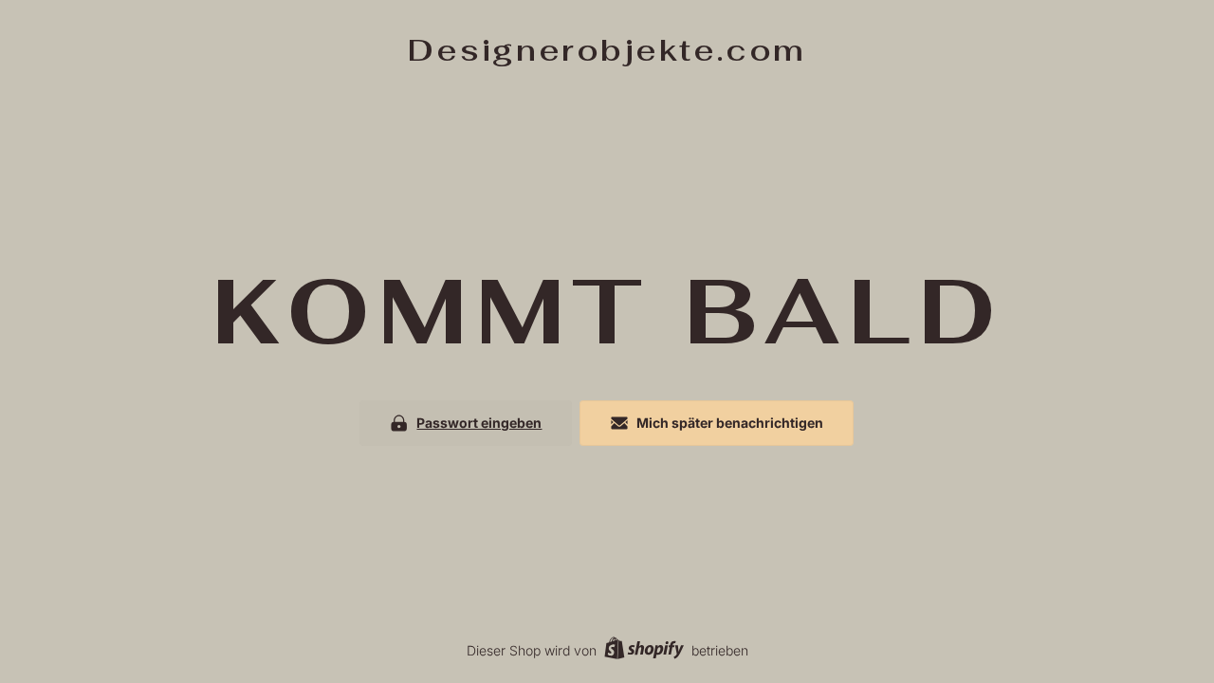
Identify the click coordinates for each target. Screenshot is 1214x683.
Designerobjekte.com (607, 49)
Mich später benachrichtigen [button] (729, 423)
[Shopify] (644, 650)
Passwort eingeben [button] (479, 423)
